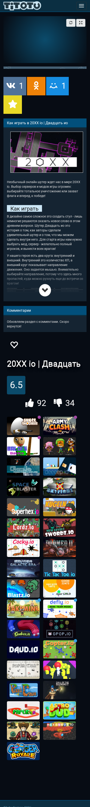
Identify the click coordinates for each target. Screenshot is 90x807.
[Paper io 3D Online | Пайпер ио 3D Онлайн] (23, 710)
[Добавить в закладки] (12, 104)
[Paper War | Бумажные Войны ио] (23, 670)
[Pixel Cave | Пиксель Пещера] (23, 690)
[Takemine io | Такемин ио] (23, 609)
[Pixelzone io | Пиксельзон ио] (59, 446)
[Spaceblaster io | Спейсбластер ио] (23, 487)
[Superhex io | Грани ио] (23, 507)
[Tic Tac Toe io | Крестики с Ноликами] (59, 568)
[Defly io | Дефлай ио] (59, 609)
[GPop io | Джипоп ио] (59, 629)
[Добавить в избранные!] (14, 346)
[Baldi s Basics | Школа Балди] (23, 446)
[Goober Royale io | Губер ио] (23, 751)
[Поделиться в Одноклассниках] (36, 86)
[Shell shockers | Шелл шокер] (23, 426)
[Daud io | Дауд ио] (23, 649)
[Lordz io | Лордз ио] (23, 527)
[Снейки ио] (23, 629)
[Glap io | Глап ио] (23, 466)
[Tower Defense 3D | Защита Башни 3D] (23, 731)
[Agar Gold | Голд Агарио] (59, 588)
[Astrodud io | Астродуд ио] (59, 710)
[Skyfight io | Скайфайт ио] (59, 487)
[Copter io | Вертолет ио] (59, 649)
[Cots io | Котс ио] (59, 690)
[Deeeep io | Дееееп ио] (59, 466)
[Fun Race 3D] (59, 670)
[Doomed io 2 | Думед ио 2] (59, 548)
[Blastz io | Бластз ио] (23, 588)
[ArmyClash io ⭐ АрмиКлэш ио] (59, 426)
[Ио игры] (22, 6)
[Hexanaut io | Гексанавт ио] (59, 731)
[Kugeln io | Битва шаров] (59, 507)
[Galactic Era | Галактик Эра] (23, 568)
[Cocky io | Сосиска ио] (23, 548)
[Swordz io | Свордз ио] (59, 527)
